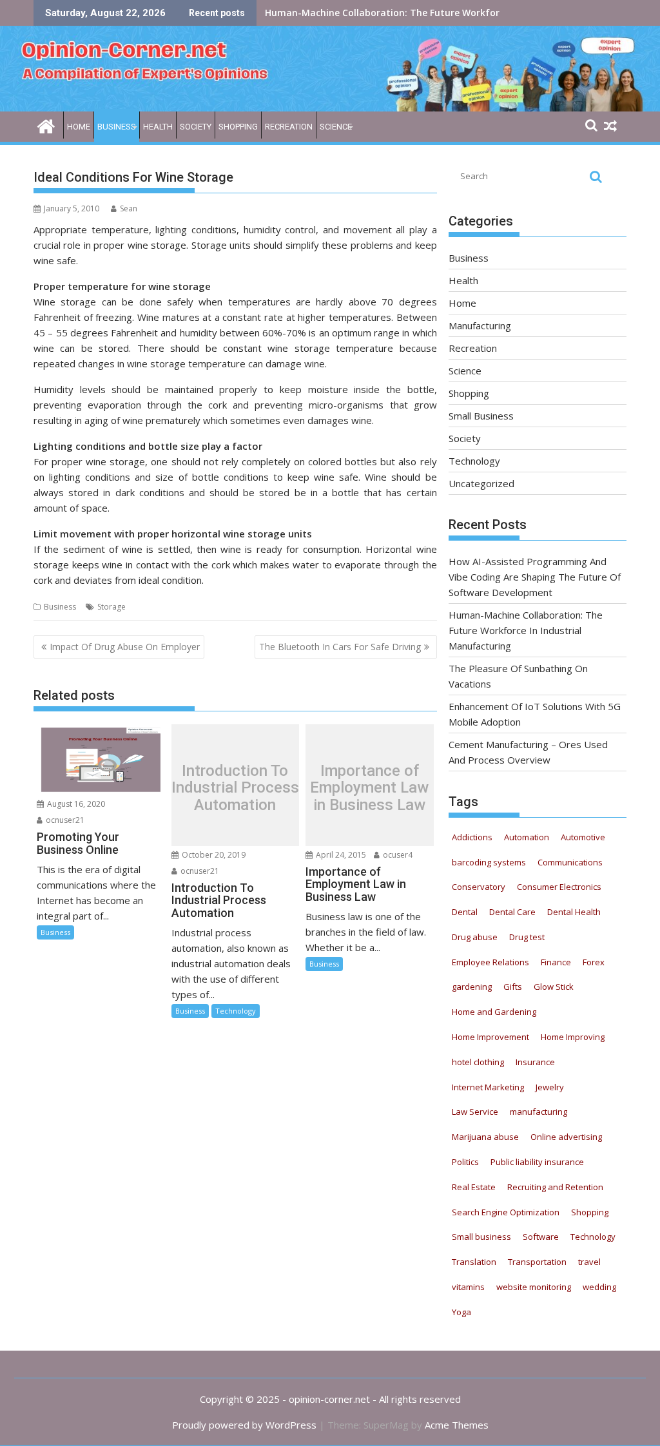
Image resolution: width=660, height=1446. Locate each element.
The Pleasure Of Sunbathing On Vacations (360, 12)
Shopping (238, 126)
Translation (474, 1262)
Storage (111, 606)
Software (541, 1236)
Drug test (527, 937)
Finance (556, 962)
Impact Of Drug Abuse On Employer (125, 647)
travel (589, 1262)
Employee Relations (490, 962)
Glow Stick (554, 986)
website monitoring (533, 1287)
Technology (235, 1011)
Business (116, 126)
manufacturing (538, 1111)
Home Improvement (490, 1037)
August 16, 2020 (75, 803)
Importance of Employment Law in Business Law (369, 788)
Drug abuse (475, 937)
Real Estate (474, 1187)
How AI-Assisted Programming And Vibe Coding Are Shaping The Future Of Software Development (535, 577)
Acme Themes (457, 1424)
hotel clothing (478, 1062)
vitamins (468, 1287)
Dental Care (512, 912)
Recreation (289, 126)
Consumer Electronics (559, 886)
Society (195, 126)
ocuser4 (396, 854)
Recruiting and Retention (555, 1187)
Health (158, 126)
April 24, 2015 (340, 854)
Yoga (461, 1312)
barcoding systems (489, 862)
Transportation (537, 1262)
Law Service (475, 1111)
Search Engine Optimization (505, 1212)
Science (336, 126)
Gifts (512, 986)
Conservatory (478, 886)
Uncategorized (481, 483)
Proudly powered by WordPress (244, 1424)
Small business (481, 1236)
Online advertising (566, 1136)
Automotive (583, 837)
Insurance (535, 1062)
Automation (526, 837)
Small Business (481, 415)
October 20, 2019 (213, 854)
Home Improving (573, 1037)
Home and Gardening (494, 1011)
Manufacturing (480, 325)
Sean (128, 208)
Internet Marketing (488, 1087)
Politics (465, 1162)
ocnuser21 (64, 820)
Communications (570, 862)
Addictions (472, 837)
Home (78, 126)
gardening (472, 986)
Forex (594, 962)
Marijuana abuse (485, 1136)
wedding (599, 1287)
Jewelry (550, 1087)
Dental (465, 912)
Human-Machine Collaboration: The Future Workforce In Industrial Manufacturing (526, 630)
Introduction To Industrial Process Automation (235, 788)
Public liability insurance (537, 1162)
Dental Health (574, 912)
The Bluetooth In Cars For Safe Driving (340, 647)
